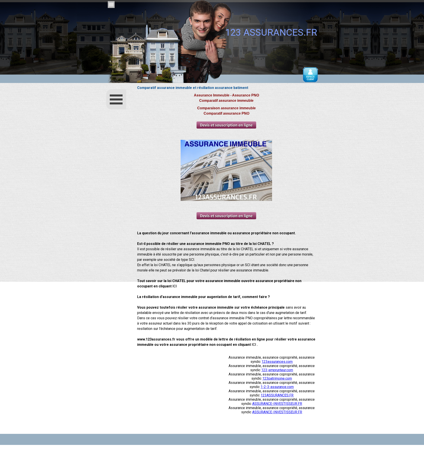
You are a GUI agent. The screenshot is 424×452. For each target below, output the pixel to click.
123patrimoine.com (277, 378)
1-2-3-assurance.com (277, 387)
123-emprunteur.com (277, 370)
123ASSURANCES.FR (277, 395)
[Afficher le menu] (111, 4)
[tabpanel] (226, 223)
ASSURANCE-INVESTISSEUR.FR (277, 404)
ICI (174, 286)
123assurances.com (277, 362)
